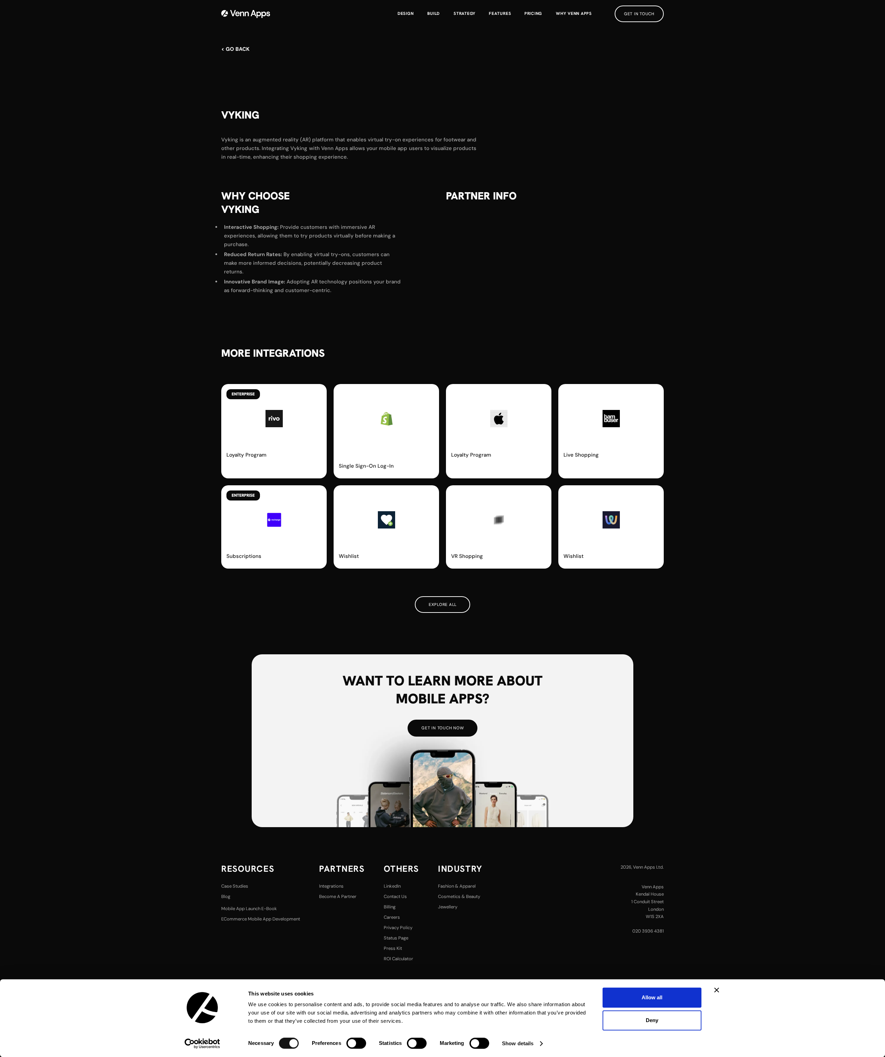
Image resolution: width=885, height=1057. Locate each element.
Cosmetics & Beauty (459, 896)
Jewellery (447, 907)
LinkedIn (392, 886)
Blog (225, 896)
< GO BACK (235, 49)
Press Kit (393, 948)
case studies (234, 886)
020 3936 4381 (648, 931)
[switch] (356, 1043)
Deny (652, 1020)
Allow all (652, 997)
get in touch (639, 14)
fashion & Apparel (457, 886)
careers (392, 917)
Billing (389, 907)
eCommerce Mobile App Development (260, 919)
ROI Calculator (398, 959)
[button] (500, 14)
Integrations (331, 886)
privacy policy (398, 927)
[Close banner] (716, 990)
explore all (443, 604)
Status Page (396, 938)
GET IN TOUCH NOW (442, 728)
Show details (517, 1043)
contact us (395, 896)
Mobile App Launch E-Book (249, 908)
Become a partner (337, 896)
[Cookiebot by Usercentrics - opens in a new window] (202, 1043)
